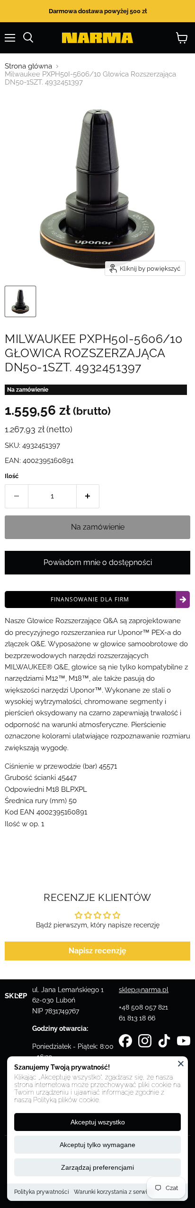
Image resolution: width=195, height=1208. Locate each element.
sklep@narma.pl (143, 990)
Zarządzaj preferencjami (97, 1167)
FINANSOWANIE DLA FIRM (90, 599)
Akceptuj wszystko (98, 1122)
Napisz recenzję (97, 950)
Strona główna (28, 66)
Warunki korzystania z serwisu (113, 1192)
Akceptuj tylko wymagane (97, 1144)
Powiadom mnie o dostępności (98, 562)
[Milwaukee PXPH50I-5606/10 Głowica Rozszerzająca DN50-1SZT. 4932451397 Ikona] (20, 301)
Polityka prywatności (41, 1192)
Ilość (11, 476)
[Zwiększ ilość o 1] (88, 496)
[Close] (181, 1063)
